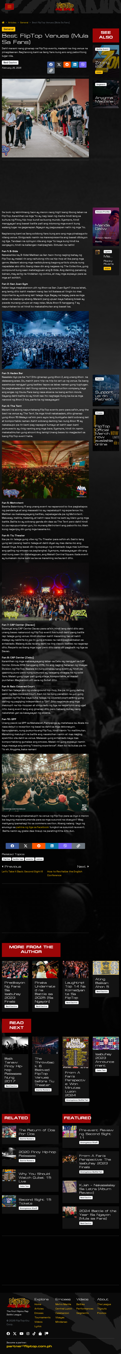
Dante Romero (43, 1090)
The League (104, 1304)
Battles (80, 1304)
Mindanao (61, 1321)
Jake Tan (101, 1070)
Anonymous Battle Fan (77, 1100)
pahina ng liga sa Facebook (32, 827)
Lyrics (38, 1326)
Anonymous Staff (28, 1208)
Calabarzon (62, 1313)
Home (38, 1304)
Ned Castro (10, 62)
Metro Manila (63, 1304)
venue (39, 859)
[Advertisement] (45, 185)
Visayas (59, 1317)
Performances (84, 1308)
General (24, 22)
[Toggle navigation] (9, 6)
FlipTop (6, 859)
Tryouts (102, 1308)
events (29, 859)
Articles (12, 22)
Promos (101, 1313)
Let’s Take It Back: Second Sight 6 (22, 871)
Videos (39, 1321)
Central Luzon (63, 1308)
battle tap (18, 859)
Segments (82, 1313)
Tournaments (43, 1317)
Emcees (39, 1313)
